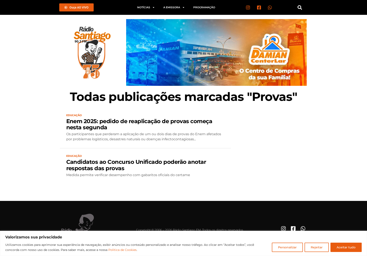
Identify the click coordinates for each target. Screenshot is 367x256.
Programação (204, 7)
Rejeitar (317, 247)
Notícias (143, 7)
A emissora (171, 7)
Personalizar (287, 247)
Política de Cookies (122, 250)
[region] (183, 243)
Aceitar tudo (346, 247)
